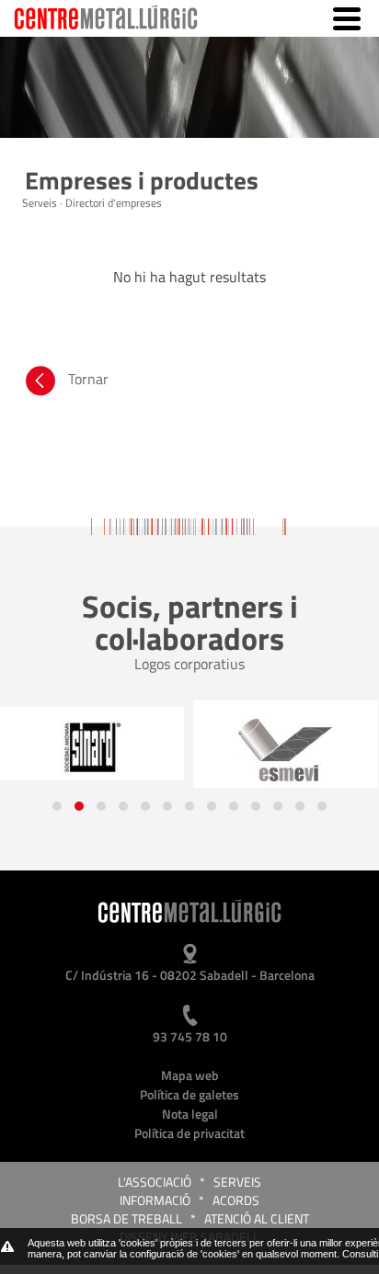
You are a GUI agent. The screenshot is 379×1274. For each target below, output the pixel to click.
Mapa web (190, 1075)
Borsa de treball (126, 1218)
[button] (57, 806)
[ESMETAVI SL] (285, 751)
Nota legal (190, 1113)
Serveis (237, 1181)
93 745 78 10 (190, 1036)
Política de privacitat (189, 1133)
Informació (155, 1200)
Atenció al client (256, 1218)
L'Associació (154, 1181)
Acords (235, 1200)
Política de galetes (189, 1094)
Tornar (88, 379)
